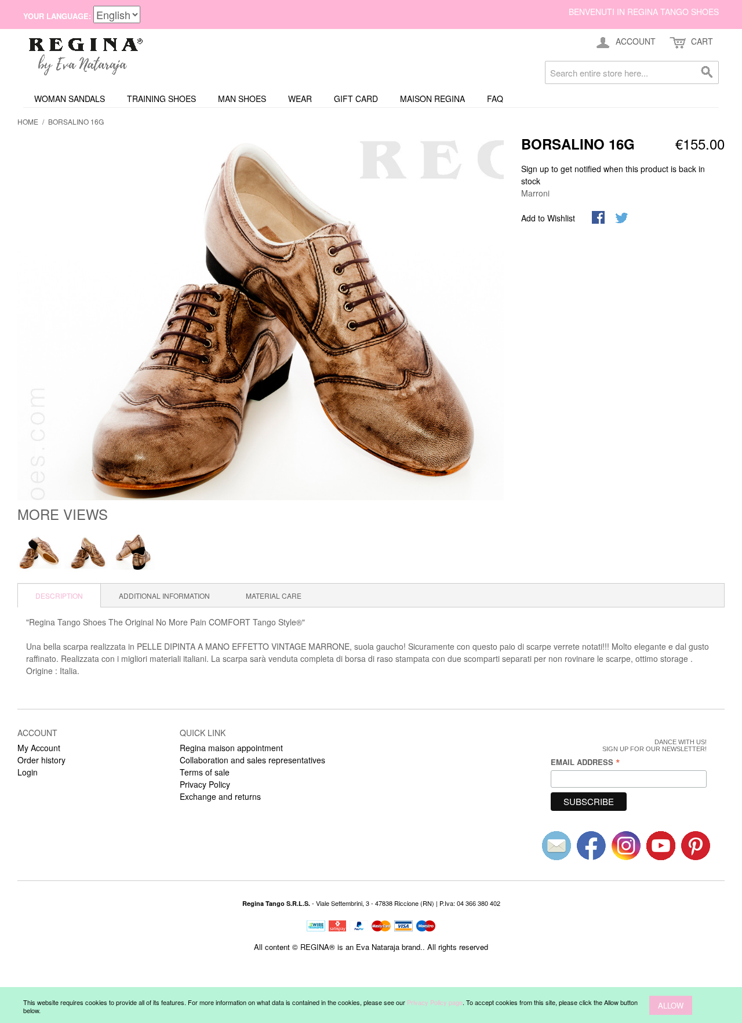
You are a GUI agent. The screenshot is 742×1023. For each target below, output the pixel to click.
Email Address (585, 762)
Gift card (356, 98)
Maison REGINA (432, 98)
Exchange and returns (220, 796)
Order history (41, 760)
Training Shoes (161, 98)
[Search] (707, 72)
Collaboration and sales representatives (252, 760)
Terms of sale (205, 772)
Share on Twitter (622, 218)
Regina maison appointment (231, 747)
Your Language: (57, 15)
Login (27, 772)
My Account (38, 747)
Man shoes (242, 98)
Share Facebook (599, 218)
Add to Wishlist (548, 218)
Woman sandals (69, 98)
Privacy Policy (205, 784)
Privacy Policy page (435, 1002)
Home (27, 121)
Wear (300, 98)
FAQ (495, 98)
